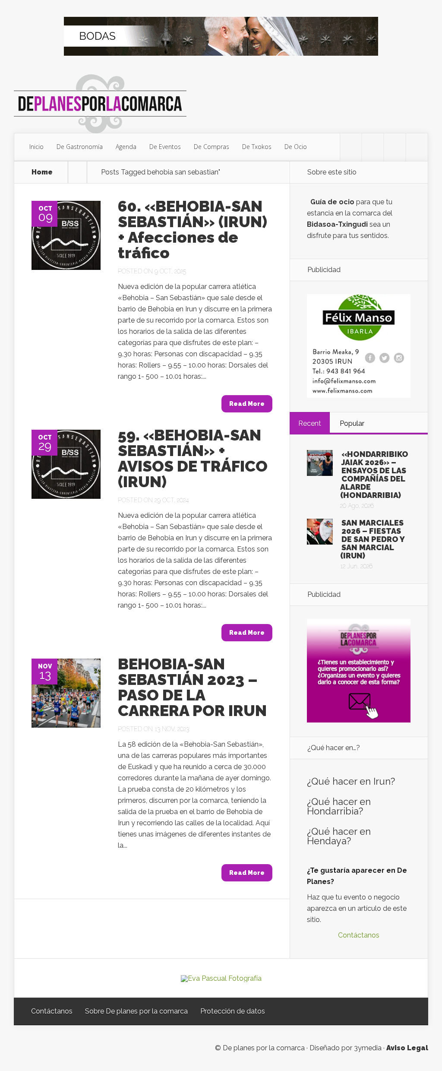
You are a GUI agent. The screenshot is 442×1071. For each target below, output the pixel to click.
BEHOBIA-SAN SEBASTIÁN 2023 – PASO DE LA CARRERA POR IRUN (192, 687)
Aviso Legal (407, 1048)
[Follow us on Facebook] (373, 147)
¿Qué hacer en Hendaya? (339, 836)
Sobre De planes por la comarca (136, 1011)
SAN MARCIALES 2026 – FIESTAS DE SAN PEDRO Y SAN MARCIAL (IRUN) (372, 539)
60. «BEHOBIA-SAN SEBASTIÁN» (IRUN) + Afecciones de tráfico (192, 229)
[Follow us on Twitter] (351, 147)
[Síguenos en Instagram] (395, 147)
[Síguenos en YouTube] (417, 147)
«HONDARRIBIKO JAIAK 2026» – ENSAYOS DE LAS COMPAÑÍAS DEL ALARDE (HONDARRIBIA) (374, 475)
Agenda (126, 147)
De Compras (211, 147)
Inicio (36, 147)
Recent (309, 423)
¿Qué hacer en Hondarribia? (339, 806)
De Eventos (165, 147)
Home (42, 172)
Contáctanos (358, 935)
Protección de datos (232, 1011)
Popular (352, 423)
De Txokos (257, 147)
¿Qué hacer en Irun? (351, 781)
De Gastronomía (80, 147)
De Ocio (295, 147)
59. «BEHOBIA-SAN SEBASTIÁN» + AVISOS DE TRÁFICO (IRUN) (193, 458)
